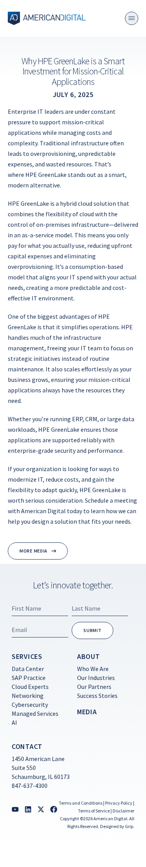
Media (87, 711)
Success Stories (97, 695)
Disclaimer (123, 811)
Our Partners (94, 686)
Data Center (28, 669)
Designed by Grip (116, 826)
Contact (27, 746)
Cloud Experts (30, 686)
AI (14, 722)
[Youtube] (15, 809)
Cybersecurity (30, 704)
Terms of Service (94, 811)
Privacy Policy (118, 803)
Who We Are (93, 669)
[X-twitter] (40, 809)
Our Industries (96, 678)
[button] (131, 18)
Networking (28, 695)
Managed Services (35, 713)
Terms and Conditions (80, 803)
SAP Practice (29, 678)
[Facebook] (53, 809)
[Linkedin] (28, 809)
